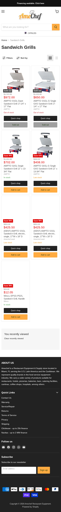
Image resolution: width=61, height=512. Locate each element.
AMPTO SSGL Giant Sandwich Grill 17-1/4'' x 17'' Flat (15, 104)
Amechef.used (9, 239)
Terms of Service (8, 415)
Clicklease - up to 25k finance (14, 428)
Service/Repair (8, 406)
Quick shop (15, 118)
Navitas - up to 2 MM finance (14, 432)
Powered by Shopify (30, 507)
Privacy (4, 420)
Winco (6, 301)
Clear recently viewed (14, 338)
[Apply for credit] (30, 3)
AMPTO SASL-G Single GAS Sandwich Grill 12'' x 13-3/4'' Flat (45, 169)
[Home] (30, 15)
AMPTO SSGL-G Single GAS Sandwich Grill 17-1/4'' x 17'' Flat (44, 104)
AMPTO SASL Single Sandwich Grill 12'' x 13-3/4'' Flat (15, 169)
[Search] (56, 27)
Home (4, 40)
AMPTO (7, 109)
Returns (5, 411)
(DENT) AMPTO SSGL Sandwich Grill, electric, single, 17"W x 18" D (14, 234)
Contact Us (6, 398)
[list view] (56, 58)
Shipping (5, 424)
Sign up (44, 470)
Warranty (5, 402)
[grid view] (50, 58)
